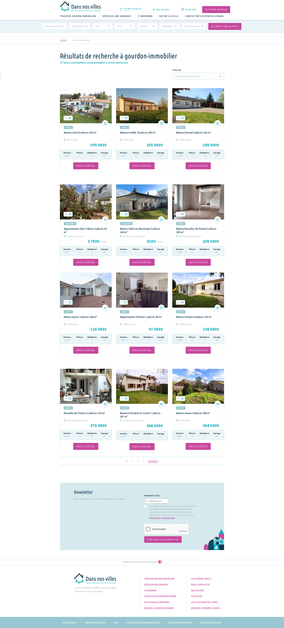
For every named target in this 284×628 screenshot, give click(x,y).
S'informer (145, 16)
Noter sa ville (169, 16)
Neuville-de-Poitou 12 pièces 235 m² (84, 413)
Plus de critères (192, 26)
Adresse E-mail (151, 495)
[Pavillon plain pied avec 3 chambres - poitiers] (198, 290)
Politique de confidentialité (143, 622)
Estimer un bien (216, 9)
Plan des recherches (180, 622)
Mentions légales (95, 622)
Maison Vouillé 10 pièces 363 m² (138, 132)
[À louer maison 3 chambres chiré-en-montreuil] (142, 201)
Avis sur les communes (156, 602)
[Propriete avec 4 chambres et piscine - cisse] (86, 105)
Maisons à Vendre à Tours (205, 608)
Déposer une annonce (117, 16)
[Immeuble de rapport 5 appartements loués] (86, 386)
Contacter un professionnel (204, 16)
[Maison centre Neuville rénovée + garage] (198, 201)
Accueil (63, 40)
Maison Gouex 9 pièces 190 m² (193, 413)
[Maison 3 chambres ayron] (86, 290)
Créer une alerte (226, 26)
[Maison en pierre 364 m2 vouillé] (142, 105)
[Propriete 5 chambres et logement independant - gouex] (198, 386)
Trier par (176, 70)
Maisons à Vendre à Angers (159, 608)
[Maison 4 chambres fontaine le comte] (142, 386)
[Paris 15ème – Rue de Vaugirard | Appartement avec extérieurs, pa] (86, 201)
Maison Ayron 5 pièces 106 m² (80, 317)
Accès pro (196, 596)
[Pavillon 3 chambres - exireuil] (198, 105)
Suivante (153, 461)
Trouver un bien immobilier (78, 16)
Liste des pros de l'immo (204, 602)
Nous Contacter (200, 584)
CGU (116, 622)
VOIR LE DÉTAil (85, 165)
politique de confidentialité (162, 518)
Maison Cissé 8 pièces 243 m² (80, 132)
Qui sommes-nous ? (201, 578)
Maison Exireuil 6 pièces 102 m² (193, 132)
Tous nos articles (210, 622)
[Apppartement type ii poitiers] (142, 290)
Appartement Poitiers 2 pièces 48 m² (141, 317)
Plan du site (70, 622)
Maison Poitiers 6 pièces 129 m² (194, 317)
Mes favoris (197, 590)
